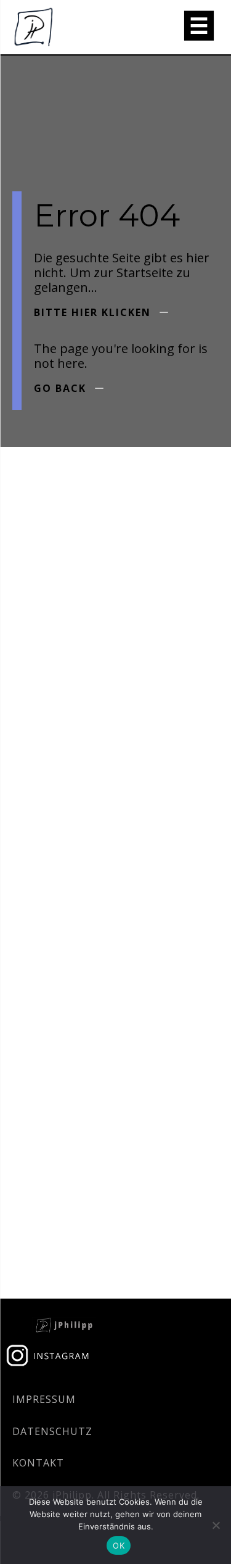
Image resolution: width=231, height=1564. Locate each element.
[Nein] (215, 1525)
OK (118, 1545)
